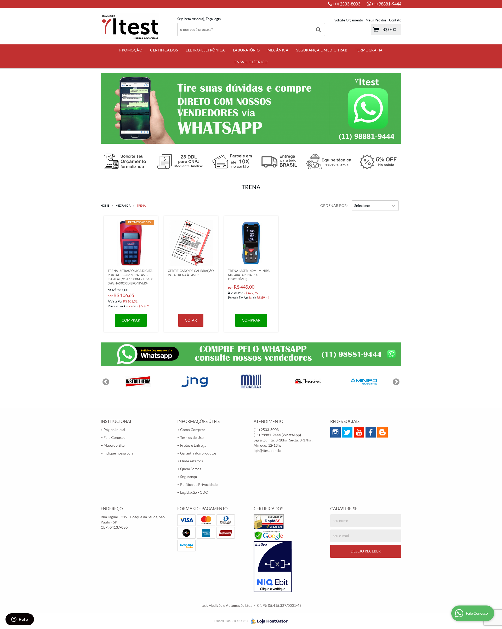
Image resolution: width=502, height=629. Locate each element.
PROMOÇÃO (130, 50)
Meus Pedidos (376, 20)
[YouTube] (359, 432)
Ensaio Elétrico (251, 62)
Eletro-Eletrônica (205, 50)
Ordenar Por (333, 205)
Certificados (164, 50)
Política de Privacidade (199, 484)
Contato (395, 20)
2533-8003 (346, 4)
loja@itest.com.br (268, 451)
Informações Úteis (198, 421)
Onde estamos (191, 461)
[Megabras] (251, 381)
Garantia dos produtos (198, 453)
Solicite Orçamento (348, 20)
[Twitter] (347, 432)
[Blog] (382, 432)
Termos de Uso (192, 437)
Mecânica (277, 50)
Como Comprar (192, 430)
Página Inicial (114, 430)
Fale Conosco (115, 437)
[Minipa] (307, 381)
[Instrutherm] (138, 381)
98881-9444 (386, 4)
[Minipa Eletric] (364, 381)
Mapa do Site (114, 445)
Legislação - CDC (194, 492)
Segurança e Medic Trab (321, 50)
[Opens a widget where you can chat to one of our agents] (19, 619)
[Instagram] (335, 432)
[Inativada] (289, 566)
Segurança (188, 477)
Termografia (369, 50)
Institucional (116, 421)
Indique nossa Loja (118, 453)
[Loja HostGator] (267, 621)
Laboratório (246, 50)
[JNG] (194, 381)
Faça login (213, 19)
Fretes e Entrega (193, 445)
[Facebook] (371, 432)
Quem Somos (190, 469)
